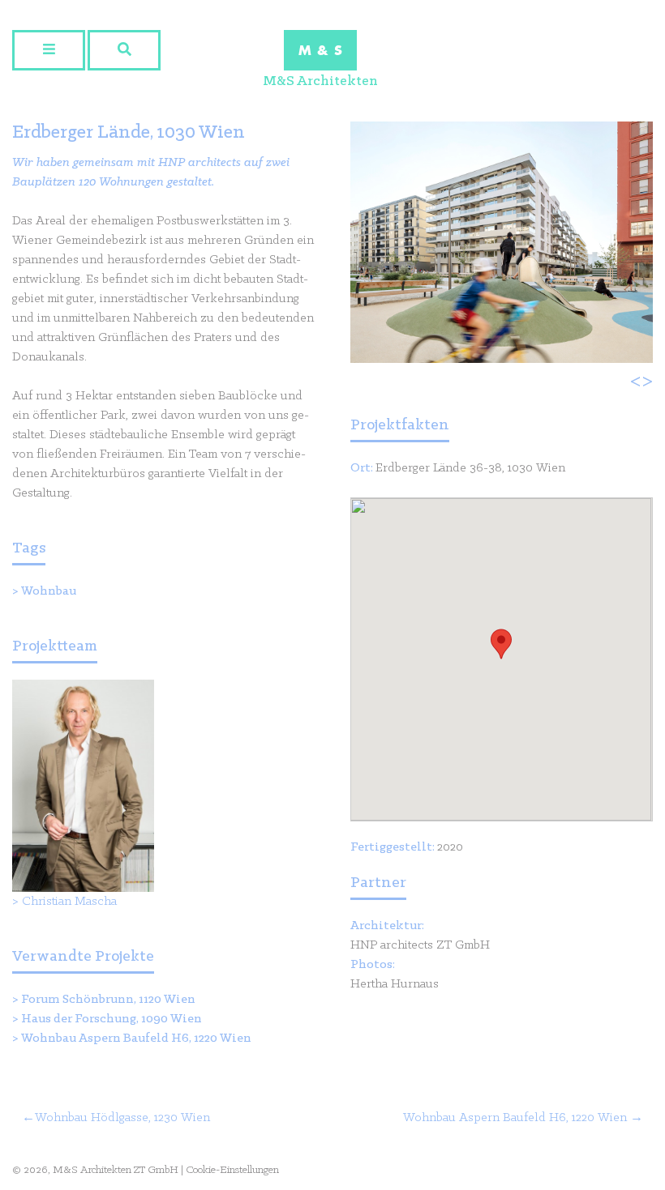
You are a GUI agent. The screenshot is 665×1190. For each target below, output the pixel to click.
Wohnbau (48, 591)
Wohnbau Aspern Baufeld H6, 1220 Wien (136, 1038)
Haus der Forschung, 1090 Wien (111, 1019)
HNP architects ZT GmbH (420, 945)
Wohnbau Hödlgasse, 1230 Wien (122, 1117)
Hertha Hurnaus (394, 984)
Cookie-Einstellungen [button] (232, 1170)
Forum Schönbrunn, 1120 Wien (108, 999)
